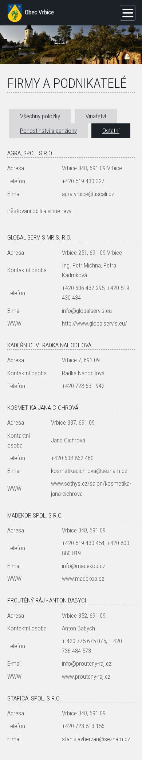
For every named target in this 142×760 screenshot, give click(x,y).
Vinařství (96, 116)
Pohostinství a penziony (48, 130)
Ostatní (110, 130)
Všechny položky (40, 116)
